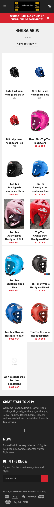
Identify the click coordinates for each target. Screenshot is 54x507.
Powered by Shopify (37, 491)
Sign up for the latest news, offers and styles (23, 469)
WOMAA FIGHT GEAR (18, 491)
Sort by (27, 37)
